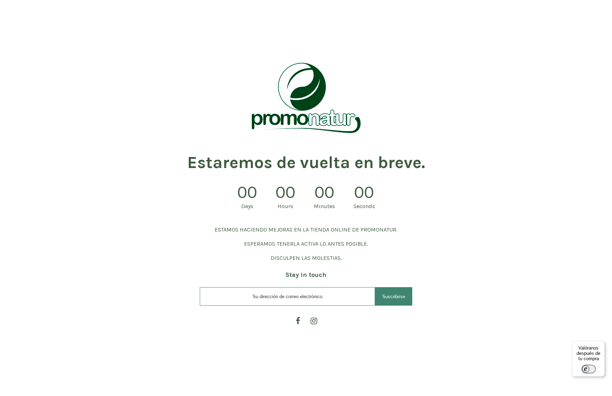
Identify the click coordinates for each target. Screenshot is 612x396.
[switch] (589, 369)
